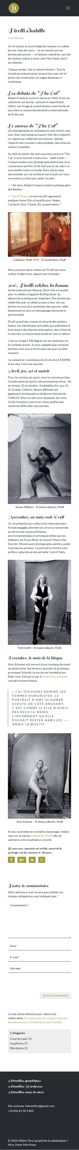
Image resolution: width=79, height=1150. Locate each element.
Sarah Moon (20, 196)
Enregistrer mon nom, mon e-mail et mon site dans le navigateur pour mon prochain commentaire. (39, 985)
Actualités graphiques (24, 1081)
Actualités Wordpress (25, 1086)
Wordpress (17, 1048)
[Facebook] (11, 860)
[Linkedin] (32, 860)
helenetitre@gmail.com (39, 1106)
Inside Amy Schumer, (55, 676)
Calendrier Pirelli (42, 835)
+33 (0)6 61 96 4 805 (21, 1111)
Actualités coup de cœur (26, 1092)
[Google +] (21, 860)
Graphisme (17, 1043)
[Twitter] (41, 860)
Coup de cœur (16, 38)
